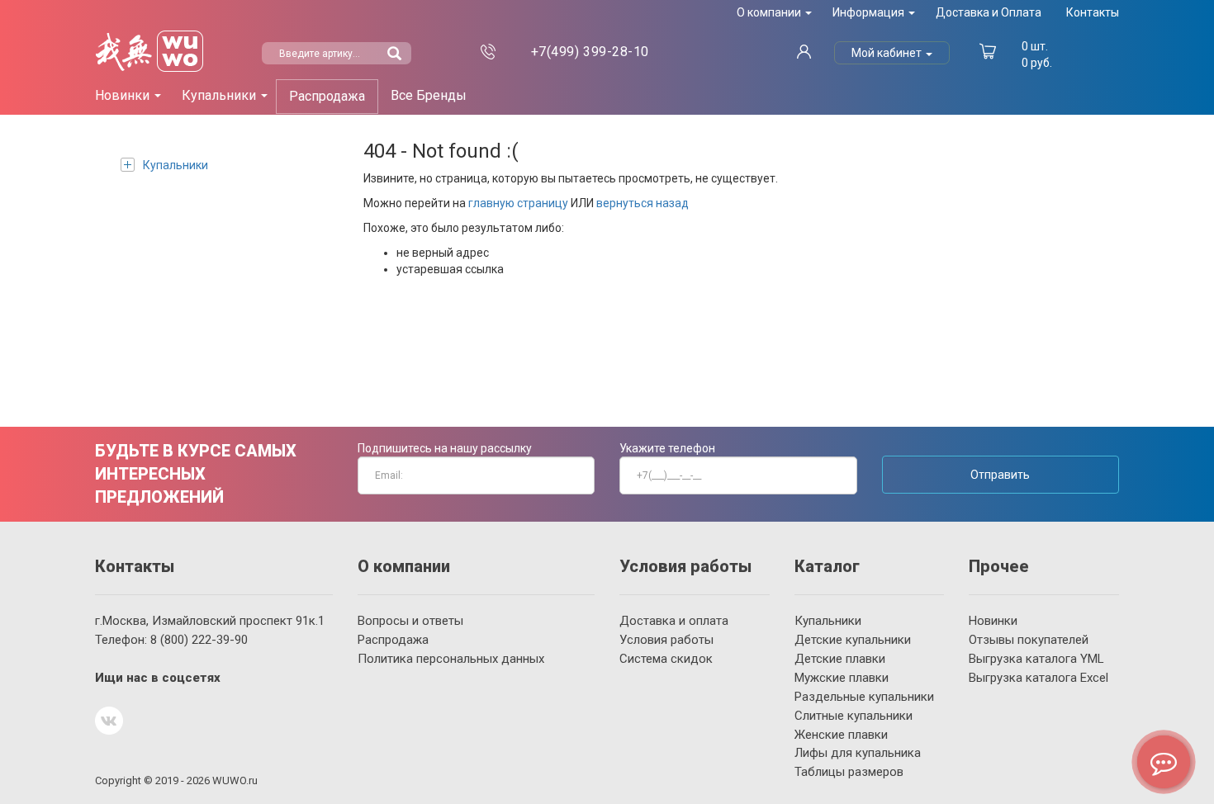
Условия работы (666, 639)
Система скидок (666, 658)
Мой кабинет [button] (887, 52)
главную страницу (518, 203)
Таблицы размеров (848, 771)
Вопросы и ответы (410, 620)
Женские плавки (841, 734)
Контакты (1092, 12)
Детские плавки (839, 658)
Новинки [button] (124, 95)
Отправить (1000, 474)
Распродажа (327, 96)
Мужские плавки (841, 677)
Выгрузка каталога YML (1036, 658)
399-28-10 (590, 51)
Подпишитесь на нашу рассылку (445, 448)
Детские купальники (852, 639)
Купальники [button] (220, 95)
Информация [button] (869, 12)
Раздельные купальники (864, 696)
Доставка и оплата (673, 620)
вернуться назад (642, 203)
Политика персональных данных (451, 658)
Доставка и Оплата (988, 12)
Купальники (175, 165)
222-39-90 (199, 639)
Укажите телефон (667, 448)
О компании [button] (770, 12)
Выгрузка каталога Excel (1038, 677)
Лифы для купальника (857, 752)
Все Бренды (429, 95)
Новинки (993, 620)
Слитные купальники (853, 715)
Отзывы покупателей (1028, 639)
